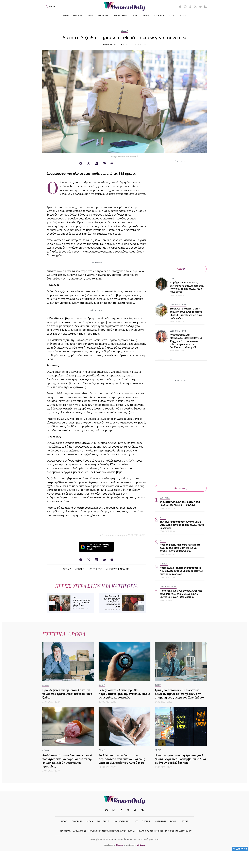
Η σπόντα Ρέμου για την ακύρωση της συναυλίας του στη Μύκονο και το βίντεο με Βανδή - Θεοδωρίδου (181, 594)
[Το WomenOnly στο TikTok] (189, 7)
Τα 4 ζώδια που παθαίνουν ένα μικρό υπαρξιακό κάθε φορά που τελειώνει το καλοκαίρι (182, 525)
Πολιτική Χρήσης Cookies (150, 830)
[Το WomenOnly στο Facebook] (179, 7)
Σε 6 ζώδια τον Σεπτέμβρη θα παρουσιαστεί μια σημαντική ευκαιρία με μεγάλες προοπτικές (124, 693)
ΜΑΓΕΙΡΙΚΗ (158, 15)
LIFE (135, 15)
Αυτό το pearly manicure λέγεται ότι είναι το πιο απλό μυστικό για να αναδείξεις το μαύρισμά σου (180, 547)
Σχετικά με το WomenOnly (178, 830)
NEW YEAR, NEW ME (118, 569)
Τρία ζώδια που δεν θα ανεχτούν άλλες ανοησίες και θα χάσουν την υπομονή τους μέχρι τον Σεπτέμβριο (179, 693)
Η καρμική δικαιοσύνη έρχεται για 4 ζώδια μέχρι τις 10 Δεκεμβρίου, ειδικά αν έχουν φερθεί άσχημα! (180, 759)
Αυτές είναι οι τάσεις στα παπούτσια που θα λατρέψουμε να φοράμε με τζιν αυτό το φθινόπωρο (181, 571)
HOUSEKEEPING (121, 15)
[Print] (112, 163)
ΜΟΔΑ (90, 15)
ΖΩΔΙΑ (172, 15)
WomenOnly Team (114, 44)
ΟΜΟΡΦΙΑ (78, 15)
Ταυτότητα (65, 830)
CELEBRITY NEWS (178, 304)
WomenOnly (124, 800)
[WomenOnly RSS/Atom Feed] (204, 7)
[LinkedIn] (96, 163)
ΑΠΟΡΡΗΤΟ (241, 849)
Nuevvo (119, 845)
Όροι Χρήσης (79, 830)
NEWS (66, 15)
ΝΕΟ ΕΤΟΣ (96, 569)
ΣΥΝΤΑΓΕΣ (165, 497)
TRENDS (164, 563)
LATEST (182, 15)
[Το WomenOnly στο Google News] (199, 7)
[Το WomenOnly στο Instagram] (184, 7)
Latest (181, 269)
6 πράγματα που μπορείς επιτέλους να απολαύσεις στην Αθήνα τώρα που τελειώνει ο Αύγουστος (187, 287)
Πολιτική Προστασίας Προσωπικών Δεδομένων (111, 830)
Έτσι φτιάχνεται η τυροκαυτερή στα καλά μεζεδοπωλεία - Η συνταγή (180, 503)
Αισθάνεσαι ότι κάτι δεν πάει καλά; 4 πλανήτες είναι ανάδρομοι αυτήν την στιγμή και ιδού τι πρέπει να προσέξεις (67, 760)
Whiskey (141, 845)
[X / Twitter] (88, 163)
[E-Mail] (104, 163)
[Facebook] (80, 163)
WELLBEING (103, 15)
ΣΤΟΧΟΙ (81, 569)
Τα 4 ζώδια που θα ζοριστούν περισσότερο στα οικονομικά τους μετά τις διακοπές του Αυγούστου (122, 759)
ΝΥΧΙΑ (163, 540)
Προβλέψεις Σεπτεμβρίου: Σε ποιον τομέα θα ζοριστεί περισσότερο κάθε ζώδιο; (67, 693)
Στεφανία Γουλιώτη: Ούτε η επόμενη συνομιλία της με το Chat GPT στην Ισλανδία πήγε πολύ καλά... (186, 313)
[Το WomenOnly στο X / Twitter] (194, 7)
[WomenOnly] (124, 6)
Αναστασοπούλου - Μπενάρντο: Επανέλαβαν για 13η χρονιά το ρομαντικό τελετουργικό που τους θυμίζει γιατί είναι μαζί (186, 341)
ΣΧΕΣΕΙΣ (145, 15)
